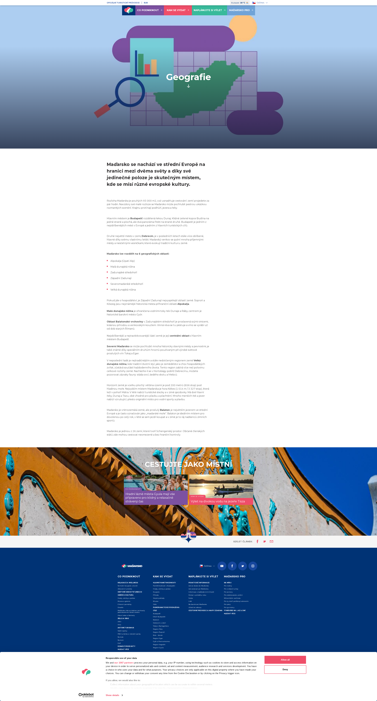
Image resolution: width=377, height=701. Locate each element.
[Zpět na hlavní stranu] (128, 10)
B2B (146, 3)
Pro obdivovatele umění (233, 595)
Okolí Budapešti (159, 617)
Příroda (156, 595)
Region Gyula (158, 648)
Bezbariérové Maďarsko (197, 604)
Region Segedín (159, 644)
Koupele (156, 592)
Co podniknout (148, 10)
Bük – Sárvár (158, 635)
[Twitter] (242, 566)
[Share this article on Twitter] (262, 542)
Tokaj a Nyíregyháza (161, 626)
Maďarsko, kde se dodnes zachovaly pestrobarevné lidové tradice (131, 611)
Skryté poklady (158, 598)
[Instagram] (252, 566)
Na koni (121, 640)
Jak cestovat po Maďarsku (198, 589)
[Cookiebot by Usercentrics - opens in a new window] (86, 695)
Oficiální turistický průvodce (123, 3)
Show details (112, 695)
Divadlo (120, 607)
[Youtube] (222, 566)
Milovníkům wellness (232, 598)
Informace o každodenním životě (201, 592)
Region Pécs (157, 629)
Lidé (190, 601)
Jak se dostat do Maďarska (198, 586)
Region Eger (158, 638)
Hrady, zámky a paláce (126, 598)
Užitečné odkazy (194, 607)
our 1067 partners (124, 662)
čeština (260, 3)
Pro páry (227, 604)
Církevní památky (125, 604)
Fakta (190, 598)
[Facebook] (232, 566)
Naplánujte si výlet (208, 10)
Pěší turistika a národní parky (129, 634)
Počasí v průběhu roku (197, 595)
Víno (119, 625)
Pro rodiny (228, 586)
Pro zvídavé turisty (231, 589)
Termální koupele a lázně (128, 586)
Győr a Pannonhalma (161, 641)
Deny (285, 669)
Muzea (155, 601)
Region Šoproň (159, 632)
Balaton (156, 620)
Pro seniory (228, 592)
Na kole (121, 637)
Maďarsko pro (239, 10)
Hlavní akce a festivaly (126, 615)
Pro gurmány (229, 607)
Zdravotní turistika (125, 589)
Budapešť (156, 614)
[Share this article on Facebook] (256, 542)
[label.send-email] (269, 542)
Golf (119, 643)
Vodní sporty (122, 631)
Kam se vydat (176, 10)
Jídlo (119, 622)
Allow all (285, 659)
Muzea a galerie (124, 601)
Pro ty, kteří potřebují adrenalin (236, 601)
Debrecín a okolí (159, 623)
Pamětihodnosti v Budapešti (164, 586)
